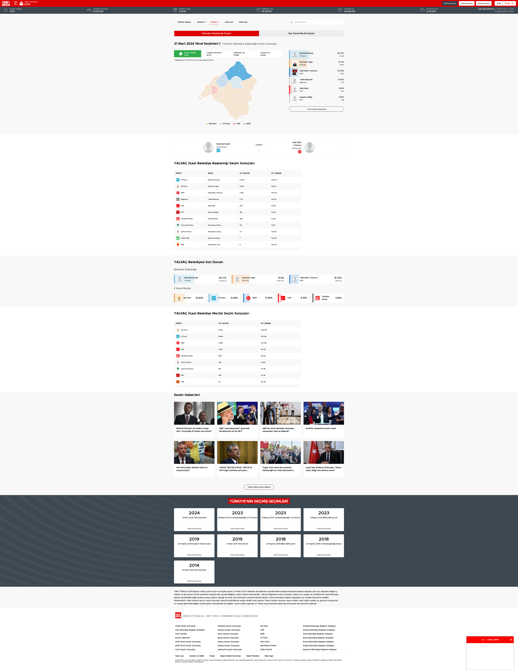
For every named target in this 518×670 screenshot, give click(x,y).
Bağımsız (303, 82)
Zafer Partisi (266, 650)
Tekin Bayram (306, 80)
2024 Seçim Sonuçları (185, 626)
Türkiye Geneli (184, 22)
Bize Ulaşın (269, 656)
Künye (212, 656)
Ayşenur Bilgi (306, 97)
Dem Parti (265, 642)
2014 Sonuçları (484, 3)
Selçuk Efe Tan (214, 244)
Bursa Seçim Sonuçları (228, 638)
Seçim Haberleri (182, 638)
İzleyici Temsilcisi (252, 656)
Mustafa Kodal (306, 53)
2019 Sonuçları (467, 3)
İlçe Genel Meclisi (301, 33)
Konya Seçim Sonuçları (228, 642)
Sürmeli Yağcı (306, 62)
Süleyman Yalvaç (214, 231)
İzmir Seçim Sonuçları (228, 634)
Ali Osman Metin (214, 225)
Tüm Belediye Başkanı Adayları (190, 630)
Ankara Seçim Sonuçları (229, 630)
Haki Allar (304, 88)
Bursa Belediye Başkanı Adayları (318, 638)
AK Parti (303, 65)
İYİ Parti (303, 56)
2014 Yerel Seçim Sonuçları (188, 646)
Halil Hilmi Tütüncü (308, 71)
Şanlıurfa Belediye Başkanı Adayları (320, 650)
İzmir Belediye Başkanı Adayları (318, 634)
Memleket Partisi (268, 646)
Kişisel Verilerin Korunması (230, 656)
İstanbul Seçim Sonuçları (229, 626)
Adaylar (229, 22)
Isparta (200, 22)
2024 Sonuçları (450, 3)
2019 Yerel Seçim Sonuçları (188, 642)
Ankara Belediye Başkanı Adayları (319, 630)
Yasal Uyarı (179, 656)
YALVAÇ (213, 22)
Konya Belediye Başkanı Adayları (318, 642)
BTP (301, 100)
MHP (301, 73)
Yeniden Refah (326, 298)
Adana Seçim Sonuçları (229, 646)
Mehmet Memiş (214, 238)
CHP (301, 91)
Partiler (243, 22)
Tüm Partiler (181, 634)
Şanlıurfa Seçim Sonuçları (230, 650)
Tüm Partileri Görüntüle (316, 109)
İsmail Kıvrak (213, 219)
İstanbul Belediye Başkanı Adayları (319, 626)
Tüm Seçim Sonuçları (185, 650)
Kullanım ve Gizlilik (197, 656)
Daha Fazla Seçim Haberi (259, 487)
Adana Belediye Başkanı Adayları (318, 646)
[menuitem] (247, 97)
